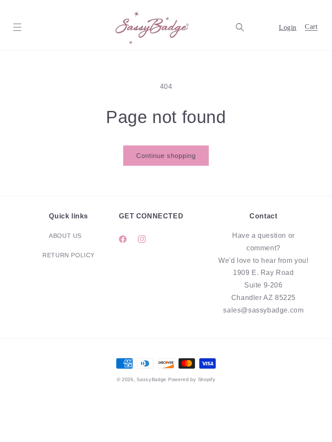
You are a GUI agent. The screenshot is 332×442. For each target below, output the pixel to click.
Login (288, 27)
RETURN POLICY (68, 255)
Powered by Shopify (192, 379)
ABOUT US (65, 235)
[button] (17, 27)
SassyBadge (151, 379)
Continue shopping (166, 155)
